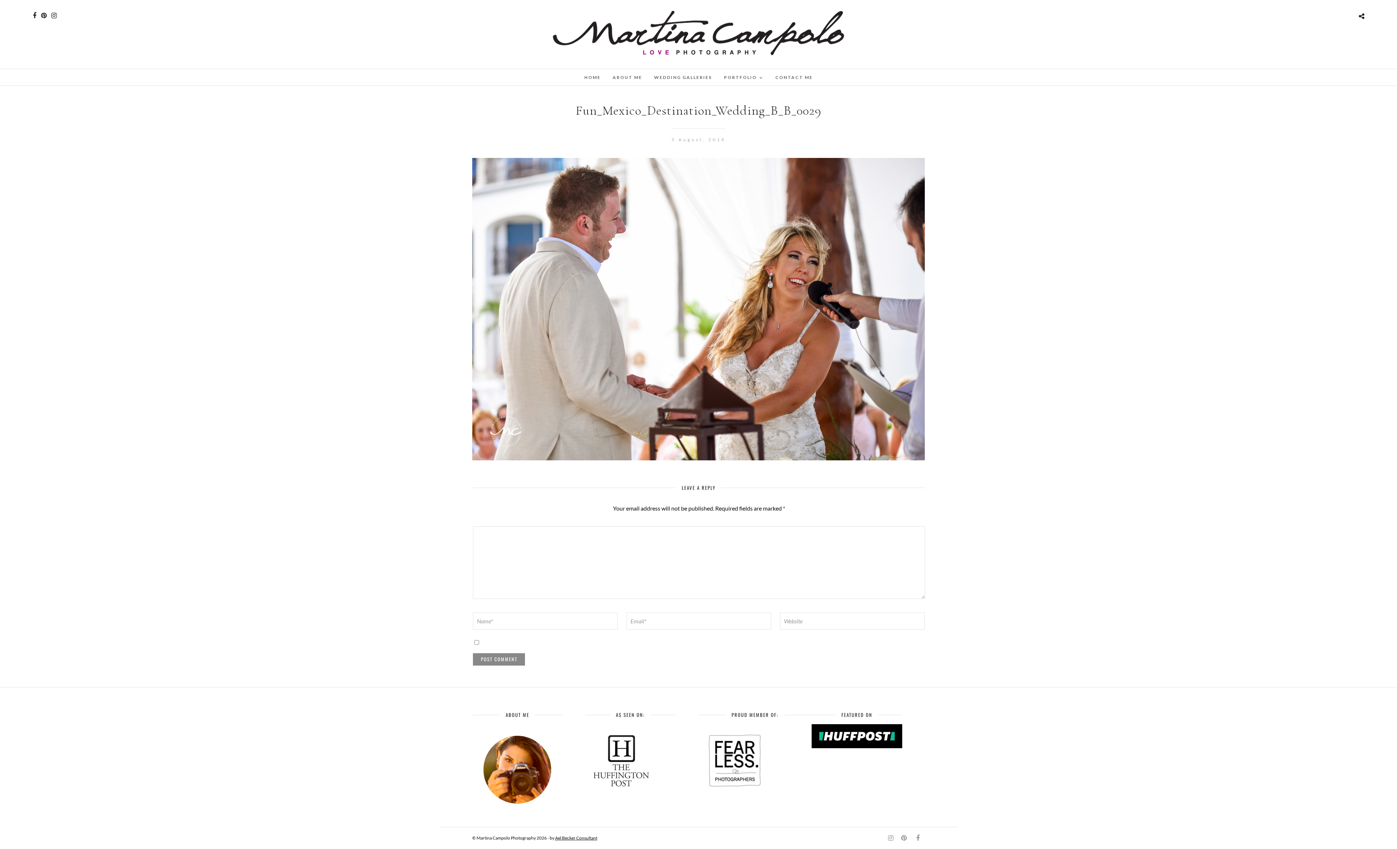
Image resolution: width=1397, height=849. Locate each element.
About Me (627, 77)
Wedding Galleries (683, 77)
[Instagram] (54, 15)
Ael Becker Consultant (576, 838)
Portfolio (740, 77)
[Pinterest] (44, 15)
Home (592, 77)
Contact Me (794, 77)
